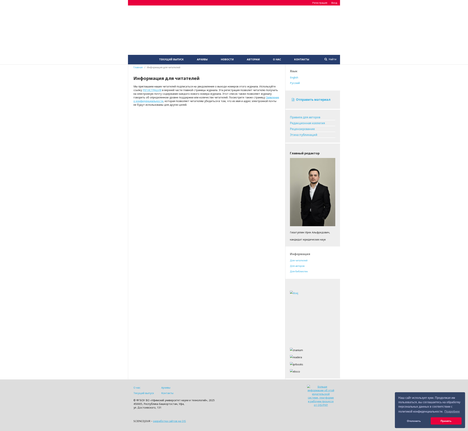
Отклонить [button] (414, 420)
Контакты (301, 59)
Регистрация (319, 2)
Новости (227, 59)
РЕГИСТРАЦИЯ (152, 90)
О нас (277, 59)
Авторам (253, 59)
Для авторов (297, 266)
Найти (332, 59)
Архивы (202, 59)
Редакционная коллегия (307, 123)
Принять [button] (446, 420)
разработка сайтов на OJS (169, 421)
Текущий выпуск (171, 59)
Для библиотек (299, 271)
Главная (138, 67)
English (294, 77)
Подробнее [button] (452, 411)
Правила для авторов (305, 117)
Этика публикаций (303, 135)
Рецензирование (302, 129)
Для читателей (298, 260)
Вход (334, 2)
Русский (295, 83)
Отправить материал (313, 99)
